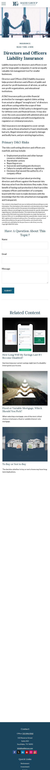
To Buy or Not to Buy (14, 464)
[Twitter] (18, 752)
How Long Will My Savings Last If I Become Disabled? (22, 356)
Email (4, 254)
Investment (25, 767)
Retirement (25, 763)
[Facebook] (14, 752)
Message (6, 268)
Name (4, 239)
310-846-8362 (27, 733)
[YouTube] (27, 752)
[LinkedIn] (22, 752)
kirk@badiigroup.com (25, 748)
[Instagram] (31, 752)
